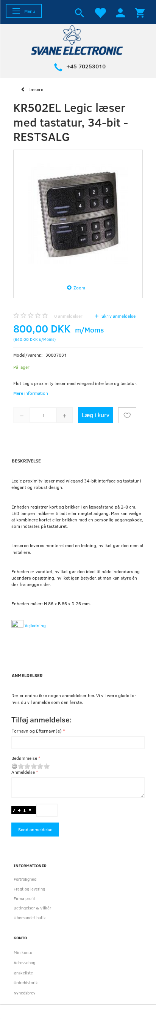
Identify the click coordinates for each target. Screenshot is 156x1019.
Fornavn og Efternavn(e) (36, 731)
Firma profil (24, 898)
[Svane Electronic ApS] (78, 39)
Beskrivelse (26, 461)
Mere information (30, 393)
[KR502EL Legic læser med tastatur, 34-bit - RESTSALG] (78, 214)
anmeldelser (68, 316)
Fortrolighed (25, 879)
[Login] (120, 12)
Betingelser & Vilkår (32, 908)
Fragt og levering (29, 889)
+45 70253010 (86, 66)
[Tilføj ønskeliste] (127, 415)
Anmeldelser (27, 675)
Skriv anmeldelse (118, 316)
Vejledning (34, 625)
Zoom (79, 288)
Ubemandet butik (30, 917)
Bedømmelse (24, 758)
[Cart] (139, 12)
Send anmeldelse (35, 829)
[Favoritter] (100, 12)
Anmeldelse (23, 772)
